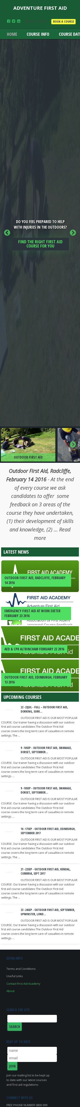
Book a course (63, 21)
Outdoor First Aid (28, 457)
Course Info (38, 34)
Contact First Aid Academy (23, 984)
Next (72, 232)
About (10, 991)
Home (12, 34)
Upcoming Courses (22, 697)
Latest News (16, 552)
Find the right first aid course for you (40, 244)
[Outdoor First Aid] (28, 444)
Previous (7, 232)
